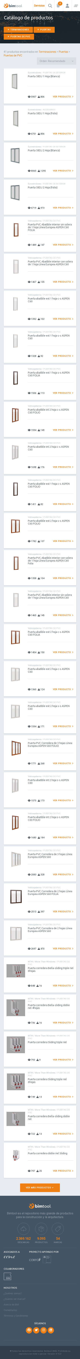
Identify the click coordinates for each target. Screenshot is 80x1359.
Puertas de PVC (20, 36)
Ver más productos (39, 1187)
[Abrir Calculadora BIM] (59, 5)
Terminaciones (19, 29)
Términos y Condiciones (16, 1315)
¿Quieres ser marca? (14, 1299)
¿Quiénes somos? (13, 1293)
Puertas (45, 29)
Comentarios (10, 1310)
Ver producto (62, 96)
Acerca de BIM (11, 1304)
